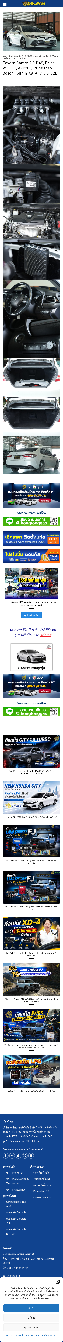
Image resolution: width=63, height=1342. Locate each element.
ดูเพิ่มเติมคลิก (31, 615)
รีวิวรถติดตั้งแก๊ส (41, 1178)
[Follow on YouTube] (31, 1156)
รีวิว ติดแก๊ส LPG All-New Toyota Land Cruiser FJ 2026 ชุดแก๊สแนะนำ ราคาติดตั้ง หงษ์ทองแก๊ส (32, 1046)
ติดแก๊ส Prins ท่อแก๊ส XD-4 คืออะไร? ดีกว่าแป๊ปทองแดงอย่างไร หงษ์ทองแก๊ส (31, 954)
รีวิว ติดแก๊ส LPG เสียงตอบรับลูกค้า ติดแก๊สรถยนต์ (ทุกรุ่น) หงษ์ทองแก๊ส (31, 604)
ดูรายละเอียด (31, 1327)
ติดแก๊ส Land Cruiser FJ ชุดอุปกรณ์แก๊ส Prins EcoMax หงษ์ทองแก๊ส (31, 908)
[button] (57, 1281)
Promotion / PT (42, 1191)
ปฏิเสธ (31, 1317)
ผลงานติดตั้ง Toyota (44, 56)
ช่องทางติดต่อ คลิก (12, 1275)
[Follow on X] (25, 1156)
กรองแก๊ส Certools (16, 1212)
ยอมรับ (31, 1307)
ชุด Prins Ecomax (15, 1189)
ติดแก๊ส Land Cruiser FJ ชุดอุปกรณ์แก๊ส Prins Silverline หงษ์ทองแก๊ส (31, 862)
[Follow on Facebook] (6, 1156)
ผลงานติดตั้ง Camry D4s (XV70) (18, 56)
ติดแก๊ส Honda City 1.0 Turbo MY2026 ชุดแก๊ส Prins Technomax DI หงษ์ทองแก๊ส (31, 772)
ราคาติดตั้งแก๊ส (41, 1172)
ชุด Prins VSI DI (14, 1172)
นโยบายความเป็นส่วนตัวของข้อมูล (39, 1335)
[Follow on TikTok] (18, 1156)
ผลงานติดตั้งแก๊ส (42, 1184)
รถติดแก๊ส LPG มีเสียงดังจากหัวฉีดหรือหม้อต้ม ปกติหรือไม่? (31, 1091)
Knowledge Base (42, 1197)
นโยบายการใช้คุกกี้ (14, 1335)
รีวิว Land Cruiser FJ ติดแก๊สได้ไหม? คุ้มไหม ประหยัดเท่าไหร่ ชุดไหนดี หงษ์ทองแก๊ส (31, 1000)
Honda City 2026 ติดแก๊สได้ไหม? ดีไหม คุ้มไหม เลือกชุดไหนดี (31, 817)
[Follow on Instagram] (12, 1156)
